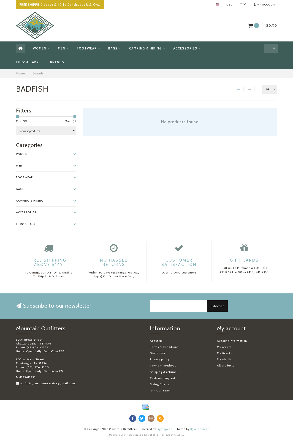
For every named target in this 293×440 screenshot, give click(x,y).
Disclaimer (157, 353)
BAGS (113, 48)
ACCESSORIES (185, 48)
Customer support (162, 378)
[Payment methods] (145, 407)
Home (20, 73)
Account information (232, 340)
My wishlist (225, 359)
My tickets (224, 353)
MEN (61, 48)
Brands (57, 62)
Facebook (179, 435)
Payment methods (163, 365)
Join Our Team (160, 390)
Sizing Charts (159, 384)
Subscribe (217, 306)
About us (156, 340)
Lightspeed (165, 429)
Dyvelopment (199, 429)
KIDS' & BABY (27, 62)
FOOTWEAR (87, 48)
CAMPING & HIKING (145, 48)
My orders (224, 347)
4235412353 (27, 377)
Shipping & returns (163, 372)
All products (225, 365)
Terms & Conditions (164, 347)
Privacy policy (160, 359)
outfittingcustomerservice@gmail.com (47, 383)
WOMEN (39, 48)
